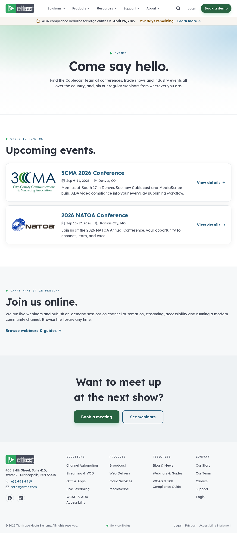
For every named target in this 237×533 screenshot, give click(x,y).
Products (79, 8)
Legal (177, 525)
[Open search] (178, 8)
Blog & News (163, 465)
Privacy (190, 525)
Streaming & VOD (80, 473)
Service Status (120, 525)
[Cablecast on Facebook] (10, 498)
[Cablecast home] (20, 8)
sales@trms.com (24, 487)
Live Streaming (78, 489)
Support (130, 8)
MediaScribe (119, 489)
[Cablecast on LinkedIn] (21, 498)
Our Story (203, 465)
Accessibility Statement (215, 525)
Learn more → (189, 21)
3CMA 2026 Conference (92, 172)
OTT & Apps (76, 481)
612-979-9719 (21, 481)
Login (191, 8)
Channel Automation (82, 465)
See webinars (143, 417)
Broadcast (117, 465)
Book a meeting (96, 417)
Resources (105, 8)
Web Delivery (119, 473)
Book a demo (216, 8)
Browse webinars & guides (31, 330)
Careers (202, 481)
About (151, 8)
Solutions (55, 8)
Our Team (203, 473)
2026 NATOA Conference (94, 215)
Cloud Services (120, 481)
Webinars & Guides (167, 473)
